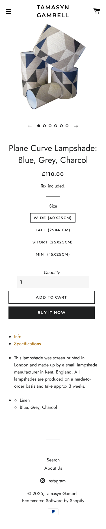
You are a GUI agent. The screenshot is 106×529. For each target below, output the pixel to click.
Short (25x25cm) (53, 242)
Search (53, 460)
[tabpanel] (53, 67)
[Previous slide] (30, 126)
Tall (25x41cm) (52, 230)
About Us (53, 468)
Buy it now (52, 312)
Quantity (52, 272)
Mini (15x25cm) (53, 254)
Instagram (56, 481)
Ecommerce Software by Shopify (53, 500)
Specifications (27, 343)
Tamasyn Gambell (53, 11)
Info (17, 336)
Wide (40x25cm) (53, 217)
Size (53, 206)
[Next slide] (76, 126)
